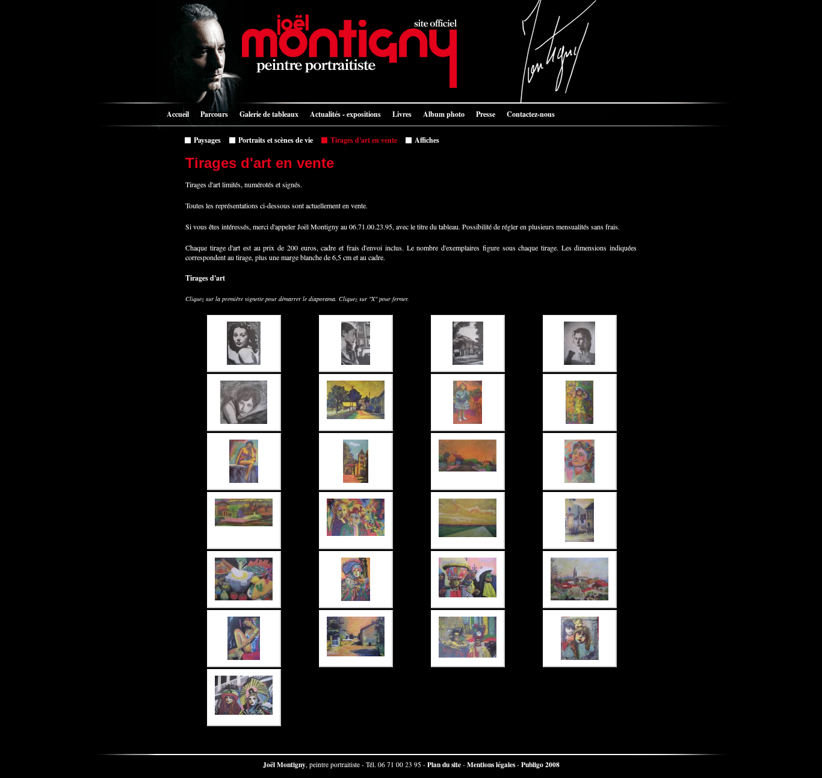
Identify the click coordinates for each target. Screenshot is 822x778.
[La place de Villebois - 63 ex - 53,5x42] (468, 343)
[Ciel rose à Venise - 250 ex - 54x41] (468, 579)
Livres (399, 113)
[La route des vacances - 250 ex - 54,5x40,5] (468, 520)
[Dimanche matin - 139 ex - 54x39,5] (580, 402)
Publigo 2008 (540, 764)
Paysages (204, 138)
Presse (482, 113)
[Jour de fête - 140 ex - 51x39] (468, 402)
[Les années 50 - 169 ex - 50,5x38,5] (244, 461)
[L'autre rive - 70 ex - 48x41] (244, 343)
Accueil (175, 113)
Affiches (424, 138)
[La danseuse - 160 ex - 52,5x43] (244, 638)
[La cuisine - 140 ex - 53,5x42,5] (244, 579)
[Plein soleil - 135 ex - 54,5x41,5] (356, 402)
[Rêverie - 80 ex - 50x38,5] (356, 343)
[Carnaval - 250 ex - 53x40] (356, 579)
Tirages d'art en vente (360, 138)
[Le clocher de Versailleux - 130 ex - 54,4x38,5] (356, 461)
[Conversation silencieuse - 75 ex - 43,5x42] (244, 402)
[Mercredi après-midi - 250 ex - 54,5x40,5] (356, 520)
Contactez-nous (528, 113)
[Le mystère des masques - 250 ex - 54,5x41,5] (244, 697)
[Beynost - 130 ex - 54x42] (580, 579)
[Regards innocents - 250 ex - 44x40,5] (580, 638)
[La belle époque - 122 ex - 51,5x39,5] (580, 461)
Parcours (211, 113)
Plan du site (444, 764)
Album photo (441, 113)
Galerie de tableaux (265, 113)
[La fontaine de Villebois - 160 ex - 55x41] (580, 520)
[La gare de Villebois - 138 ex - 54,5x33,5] (244, 520)
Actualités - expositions (342, 113)
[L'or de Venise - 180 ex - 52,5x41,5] (468, 638)
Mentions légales (491, 764)
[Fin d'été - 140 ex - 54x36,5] (468, 461)
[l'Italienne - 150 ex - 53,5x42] (580, 343)
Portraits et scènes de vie (272, 138)
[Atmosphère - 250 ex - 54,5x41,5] (356, 638)
